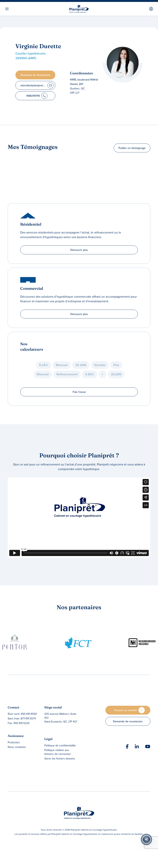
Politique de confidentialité (60, 745)
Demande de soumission (128, 721)
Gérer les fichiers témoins (59, 758)
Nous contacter (17, 747)
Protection (14, 742)
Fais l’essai (79, 392)
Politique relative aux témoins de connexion (57, 752)
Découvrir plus (79, 250)
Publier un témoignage (131, 148)
